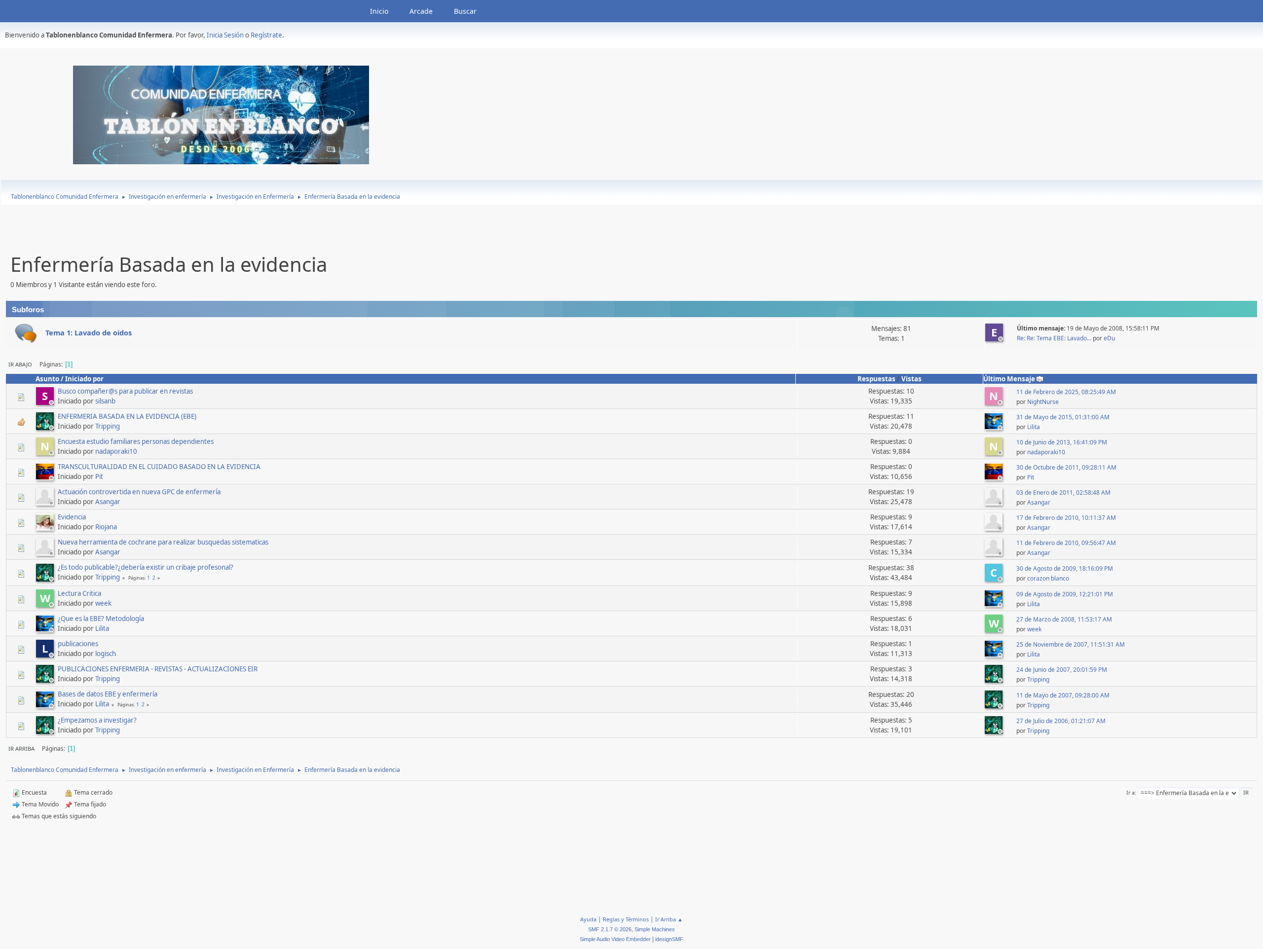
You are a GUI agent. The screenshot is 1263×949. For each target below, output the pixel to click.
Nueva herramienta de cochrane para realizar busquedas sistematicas (163, 542)
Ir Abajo (20, 364)
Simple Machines (654, 929)
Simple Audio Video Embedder (615, 939)
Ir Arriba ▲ (669, 919)
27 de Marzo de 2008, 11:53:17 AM (1064, 619)
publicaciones (78, 643)
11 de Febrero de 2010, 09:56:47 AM (1066, 543)
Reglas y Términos (626, 919)
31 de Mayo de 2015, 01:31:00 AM (1063, 417)
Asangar (107, 501)
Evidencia (72, 516)
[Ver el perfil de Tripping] (46, 427)
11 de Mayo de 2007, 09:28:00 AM (1063, 695)
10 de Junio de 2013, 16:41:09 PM (1061, 442)
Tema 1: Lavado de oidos (88, 332)
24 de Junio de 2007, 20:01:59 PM (1061, 669)
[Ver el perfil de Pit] (46, 477)
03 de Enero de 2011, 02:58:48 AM (1063, 492)
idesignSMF (669, 939)
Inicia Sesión (225, 35)
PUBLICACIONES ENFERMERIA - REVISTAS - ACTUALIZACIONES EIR (158, 668)
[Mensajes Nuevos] (26, 333)
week (103, 603)
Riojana (106, 526)
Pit (99, 476)
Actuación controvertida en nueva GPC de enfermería (139, 491)
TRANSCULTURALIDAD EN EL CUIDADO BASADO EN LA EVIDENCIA (159, 466)
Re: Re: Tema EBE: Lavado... (1054, 338)
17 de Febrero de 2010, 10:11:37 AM (1066, 517)
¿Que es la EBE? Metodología (101, 618)
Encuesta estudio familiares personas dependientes (136, 441)
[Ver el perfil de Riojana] (46, 527)
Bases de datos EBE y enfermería (107, 694)
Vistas (911, 378)
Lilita (1033, 427)
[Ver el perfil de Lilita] (994, 427)
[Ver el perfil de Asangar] (46, 502)
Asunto (47, 378)
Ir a (1130, 792)
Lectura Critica (79, 593)
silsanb (105, 401)
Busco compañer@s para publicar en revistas (125, 391)
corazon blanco (1048, 578)
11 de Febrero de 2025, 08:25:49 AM (1066, 392)
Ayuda (588, 919)
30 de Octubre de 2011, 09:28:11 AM (1066, 467)
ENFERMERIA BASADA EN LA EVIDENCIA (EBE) (127, 416)
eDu (1109, 338)
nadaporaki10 (116, 451)
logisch (105, 653)
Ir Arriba (21, 748)
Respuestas (876, 378)
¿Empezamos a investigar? (97, 720)
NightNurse (1043, 402)
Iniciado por (84, 378)
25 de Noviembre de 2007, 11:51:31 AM (1070, 644)
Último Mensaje (1009, 378)
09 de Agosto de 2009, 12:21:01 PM (1064, 594)
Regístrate (266, 35)
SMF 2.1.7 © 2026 (610, 929)
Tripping (107, 426)
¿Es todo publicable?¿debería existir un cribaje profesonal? (145, 567)
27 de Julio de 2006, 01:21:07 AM (1061, 721)
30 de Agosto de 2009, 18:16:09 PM (1064, 568)
